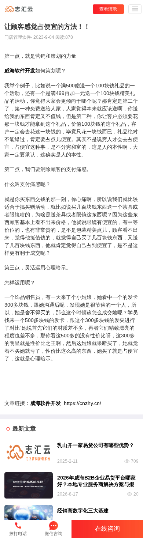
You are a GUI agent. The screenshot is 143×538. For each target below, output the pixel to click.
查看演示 (108, 9)
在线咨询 (107, 528)
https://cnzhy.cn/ (65, 403)
